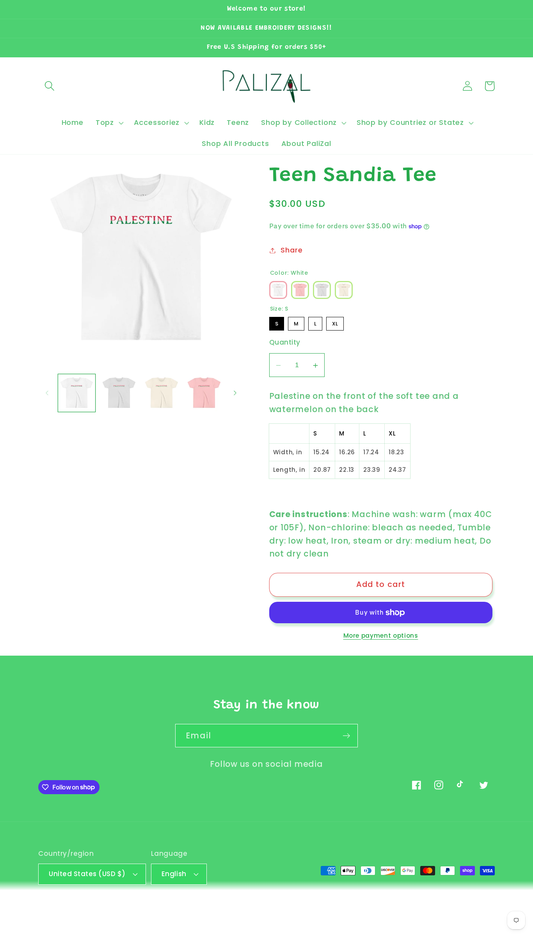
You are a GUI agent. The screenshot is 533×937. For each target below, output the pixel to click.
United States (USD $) (87, 873)
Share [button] (291, 250)
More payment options (380, 635)
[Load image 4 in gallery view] (204, 393)
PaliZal (75, 909)
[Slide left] (46, 393)
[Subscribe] (346, 736)
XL (335, 322)
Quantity (284, 342)
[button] (49, 86)
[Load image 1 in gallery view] (77, 393)
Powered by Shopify (120, 909)
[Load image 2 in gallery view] (119, 393)
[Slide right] (235, 393)
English (174, 873)
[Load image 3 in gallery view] (161, 393)
